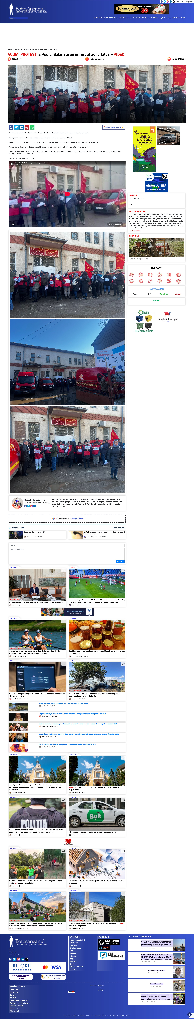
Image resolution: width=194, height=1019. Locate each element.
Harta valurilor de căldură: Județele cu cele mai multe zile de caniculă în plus (67, 744)
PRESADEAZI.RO (101, 985)
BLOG (129, 18)
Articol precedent (17, 528)
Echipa (72, 969)
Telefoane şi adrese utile (19, 1000)
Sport (72, 964)
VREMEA (157, 301)
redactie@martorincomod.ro (16, 955)
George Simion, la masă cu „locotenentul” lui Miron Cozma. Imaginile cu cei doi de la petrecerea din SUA (78, 724)
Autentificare (180, 2)
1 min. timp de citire (96, 59)
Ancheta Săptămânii (77, 940)
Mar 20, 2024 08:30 (179, 59)
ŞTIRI (96, 18)
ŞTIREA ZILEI (166, 18)
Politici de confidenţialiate (19, 1003)
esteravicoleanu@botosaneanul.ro (37, 503)
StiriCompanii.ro (101, 989)
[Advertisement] (97, 35)
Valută (135, 294)
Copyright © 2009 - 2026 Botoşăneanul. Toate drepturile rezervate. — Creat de (97, 1015)
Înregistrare (189, 2)
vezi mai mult (135, 230)
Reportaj (73, 953)
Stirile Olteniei (100, 990)
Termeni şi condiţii (17, 1006)
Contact (13, 995)
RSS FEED (14, 1008)
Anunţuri (13, 998)
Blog (71, 959)
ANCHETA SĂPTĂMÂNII (151, 18)
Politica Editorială (76, 967)
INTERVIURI (103, 18)
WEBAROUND (126, 1015)
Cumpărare (164, 294)
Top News (72, 567)
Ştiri (71, 951)
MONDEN (122, 18)
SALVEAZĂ (120, 561)
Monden (73, 961)
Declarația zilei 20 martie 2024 (34, 532)
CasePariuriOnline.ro (93, 985)
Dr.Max (99, 986)
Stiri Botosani (15, 49)
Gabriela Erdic (30, 536)
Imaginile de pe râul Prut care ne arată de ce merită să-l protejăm (63, 703)
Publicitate (14, 992)
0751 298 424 (13, 952)
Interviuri (73, 956)
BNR (149, 294)
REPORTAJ (113, 18)
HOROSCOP (156, 268)
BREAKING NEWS (178, 18)
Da (132, 201)
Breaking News (75, 948)
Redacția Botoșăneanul (35, 500)
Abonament (14, 1011)
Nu (132, 204)
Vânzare (178, 294)
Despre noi (14, 990)
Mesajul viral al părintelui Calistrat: (79, 734)
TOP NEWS (136, 18)
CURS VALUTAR (157, 289)
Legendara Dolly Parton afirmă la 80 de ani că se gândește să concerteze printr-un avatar (72, 714)
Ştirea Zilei (74, 943)
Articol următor (118, 528)
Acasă (9, 49)
